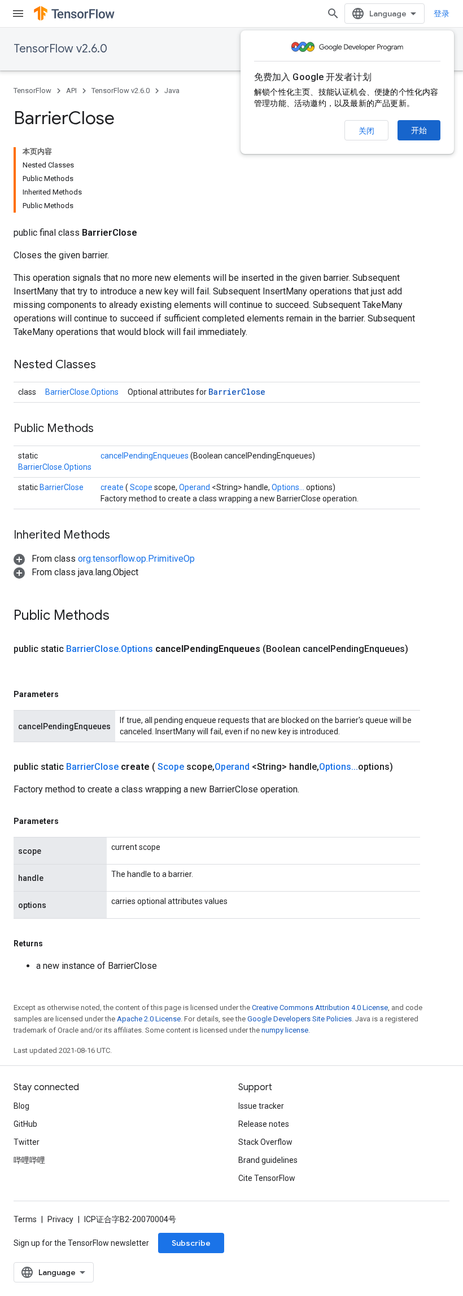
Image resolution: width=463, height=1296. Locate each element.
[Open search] (333, 13)
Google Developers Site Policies (299, 1019)
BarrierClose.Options (82, 391)
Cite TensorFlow (266, 1178)
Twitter (27, 1142)
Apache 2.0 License (149, 1019)
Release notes (263, 1124)
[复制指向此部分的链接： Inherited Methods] (124, 536)
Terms (25, 1219)
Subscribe (191, 1243)
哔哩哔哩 (29, 1160)
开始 (419, 130)
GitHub (25, 1124)
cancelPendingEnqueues (145, 455)
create (113, 487)
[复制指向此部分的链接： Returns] (56, 943)
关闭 (366, 131)
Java (172, 90)
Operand (195, 487)
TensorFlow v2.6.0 (60, 49)
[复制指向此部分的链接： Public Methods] (108, 429)
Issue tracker (261, 1105)
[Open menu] (18, 13)
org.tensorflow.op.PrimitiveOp (136, 558)
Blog (21, 1105)
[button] (104, 558)
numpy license (284, 1030)
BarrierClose (236, 391)
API (71, 90)
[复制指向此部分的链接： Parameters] (71, 694)
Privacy (60, 1219)
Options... (289, 487)
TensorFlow (32, 90)
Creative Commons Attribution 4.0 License (320, 1007)
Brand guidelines (268, 1160)
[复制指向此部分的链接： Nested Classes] (110, 365)
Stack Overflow (265, 1142)
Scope (142, 487)
